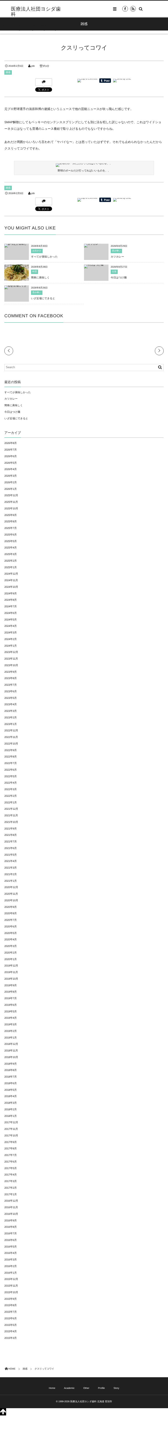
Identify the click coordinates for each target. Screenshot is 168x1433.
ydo (33, 66)
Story (55, 25)
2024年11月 (11, 580)
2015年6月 (10, 1318)
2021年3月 (10, 867)
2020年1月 (10, 959)
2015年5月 (10, 1325)
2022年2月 (10, 795)
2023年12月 (11, 652)
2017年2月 (10, 1187)
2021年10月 (11, 822)
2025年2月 (10, 560)
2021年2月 (10, 874)
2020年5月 (10, 933)
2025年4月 (10, 547)
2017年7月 (10, 1155)
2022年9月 (10, 750)
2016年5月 (10, 1246)
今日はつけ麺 (119, 277)
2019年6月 (10, 1004)
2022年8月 (10, 756)
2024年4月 (10, 625)
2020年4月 (10, 939)
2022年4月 (10, 782)
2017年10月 (11, 1135)
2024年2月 (10, 639)
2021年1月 (10, 880)
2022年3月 (10, 789)
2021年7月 (10, 841)
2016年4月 (10, 1253)
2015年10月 (11, 1292)
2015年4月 (10, 1331)
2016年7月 (10, 1233)
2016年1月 (10, 1272)
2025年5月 (10, 541)
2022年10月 (11, 743)
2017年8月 (10, 1148)
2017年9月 (10, 1142)
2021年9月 (10, 828)
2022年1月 (10, 802)
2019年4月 (10, 1017)
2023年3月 (10, 710)
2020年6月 (10, 926)
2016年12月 (11, 1200)
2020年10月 (11, 900)
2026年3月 (10, 475)
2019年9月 (10, 985)
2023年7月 (10, 684)
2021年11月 (11, 815)
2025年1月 (10, 567)
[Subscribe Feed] (133, 9)
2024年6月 (10, 613)
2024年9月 (10, 593)
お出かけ (36, 251)
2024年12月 (11, 573)
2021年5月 (10, 854)
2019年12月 (11, 965)
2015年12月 (11, 1279)
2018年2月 (10, 1109)
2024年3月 (10, 632)
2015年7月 (10, 1311)
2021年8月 (10, 834)
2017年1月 (10, 1194)
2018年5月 (10, 1089)
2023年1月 (10, 724)
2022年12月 (11, 730)
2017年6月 (10, 1161)
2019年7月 (10, 998)
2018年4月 (10, 1096)
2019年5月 (10, 1011)
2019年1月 (10, 1037)
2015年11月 (11, 1285)
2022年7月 (10, 763)
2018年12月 (11, 1043)
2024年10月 (11, 586)
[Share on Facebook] (125, 9)
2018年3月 (10, 1102)
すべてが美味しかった (44, 256)
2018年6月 (10, 1083)
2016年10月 (11, 1213)
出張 (114, 271)
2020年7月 (10, 919)
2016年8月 (10, 1226)
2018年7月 (10, 1076)
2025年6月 (10, 534)
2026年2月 (10, 482)
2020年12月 (11, 887)
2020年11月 (11, 893)
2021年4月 (10, 861)
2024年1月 (10, 645)
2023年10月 (11, 665)
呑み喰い (116, 251)
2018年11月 (11, 1050)
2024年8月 (10, 599)
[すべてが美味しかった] (16, 245)
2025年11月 (11, 501)
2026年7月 (10, 449)
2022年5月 (10, 776)
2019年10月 (11, 978)
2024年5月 (10, 619)
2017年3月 (10, 1181)
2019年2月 (10, 1031)
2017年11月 (11, 1128)
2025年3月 (10, 554)
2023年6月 (10, 691)
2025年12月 (11, 495)
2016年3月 (10, 1259)
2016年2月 (10, 1266)
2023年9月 (10, 671)
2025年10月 (11, 508)
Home (6, 25)
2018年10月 (11, 1057)
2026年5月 (10, 462)
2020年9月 (10, 906)
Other (33, 25)
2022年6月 (10, 769)
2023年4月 (10, 704)
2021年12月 (11, 808)
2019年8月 (10, 991)
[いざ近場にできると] (16, 287)
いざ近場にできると (43, 298)
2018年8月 (10, 1070)
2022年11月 (11, 737)
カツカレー (117, 256)
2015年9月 (10, 1298)
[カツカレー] (92, 245)
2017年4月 (10, 1174)
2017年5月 (10, 1168)
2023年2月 (10, 717)
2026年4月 (10, 469)
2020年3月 (10, 946)
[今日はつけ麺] (93, 266)
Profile (44, 25)
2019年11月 (11, 972)
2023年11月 (11, 658)
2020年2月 (10, 952)
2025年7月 (10, 528)
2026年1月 (10, 488)
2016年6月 (10, 1240)
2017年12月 (11, 1122)
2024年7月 (10, 606)
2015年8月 (10, 1305)
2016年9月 (10, 1220)
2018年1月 (10, 1116)
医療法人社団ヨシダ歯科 (36, 11)
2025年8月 (10, 521)
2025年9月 (10, 515)
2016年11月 (11, 1207)
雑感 (8, 72)
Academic (19, 25)
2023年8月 (10, 678)
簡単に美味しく (40, 277)
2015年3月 (10, 1337)
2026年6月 (10, 456)
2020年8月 (10, 913)
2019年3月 (10, 1024)
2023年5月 (10, 697)
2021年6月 (10, 848)
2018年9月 (10, 1063)
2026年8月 (10, 443)
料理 (34, 271)
